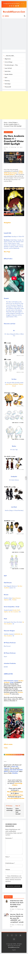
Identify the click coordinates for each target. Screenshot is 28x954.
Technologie (7, 84)
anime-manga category (17, 784)
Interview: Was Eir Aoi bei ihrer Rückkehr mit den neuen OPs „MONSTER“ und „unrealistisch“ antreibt (16, 918)
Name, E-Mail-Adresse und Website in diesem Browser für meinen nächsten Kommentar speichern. (13, 878)
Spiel (6, 77)
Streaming (7, 80)
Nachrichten (8, 71)
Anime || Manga (8, 132)
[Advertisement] (14, 34)
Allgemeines (8, 59)
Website (7, 869)
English (14, 950)
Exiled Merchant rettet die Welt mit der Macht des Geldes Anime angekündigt (16, 903)
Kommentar (9, 838)
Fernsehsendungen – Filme (11, 65)
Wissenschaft (8, 87)
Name (7, 857)
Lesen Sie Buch (8, 68)
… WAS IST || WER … (10, 56)
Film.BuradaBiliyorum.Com (15, 792)
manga (12, 682)
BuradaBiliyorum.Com (14, 11)
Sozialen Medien (9, 74)
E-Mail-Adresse (10, 863)
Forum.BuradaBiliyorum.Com (15, 798)
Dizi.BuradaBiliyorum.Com (15, 795)
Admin (6, 147)
